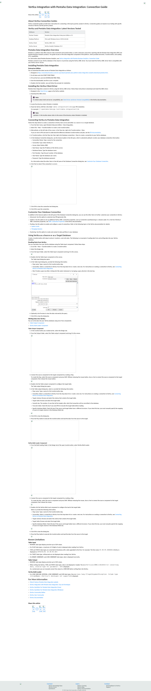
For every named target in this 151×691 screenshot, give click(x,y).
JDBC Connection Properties (56, 221)
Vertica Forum (53, 687)
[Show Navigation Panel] (149, 3)
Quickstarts (52, 688)
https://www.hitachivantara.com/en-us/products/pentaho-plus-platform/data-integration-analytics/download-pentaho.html (73, 73)
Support (108, 687)
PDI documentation (95, 132)
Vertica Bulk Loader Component (39, 325)
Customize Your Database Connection (97, 161)
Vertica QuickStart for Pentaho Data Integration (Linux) (45, 587)
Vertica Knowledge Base (55, 686)
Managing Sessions (36, 229)
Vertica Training (81, 686)
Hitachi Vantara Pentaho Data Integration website (44, 582)
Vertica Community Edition (37, 592)
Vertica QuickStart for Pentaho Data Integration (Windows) (46, 590)
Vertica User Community (37, 595)
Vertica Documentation (36, 597)
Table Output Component (37, 323)
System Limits (35, 226)
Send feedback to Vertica (113, 686)
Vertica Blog (80, 687)
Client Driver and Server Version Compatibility (76, 100)
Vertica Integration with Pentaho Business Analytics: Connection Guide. (79, 58)
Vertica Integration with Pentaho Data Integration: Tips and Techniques (50, 584)
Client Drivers (44, 91)
